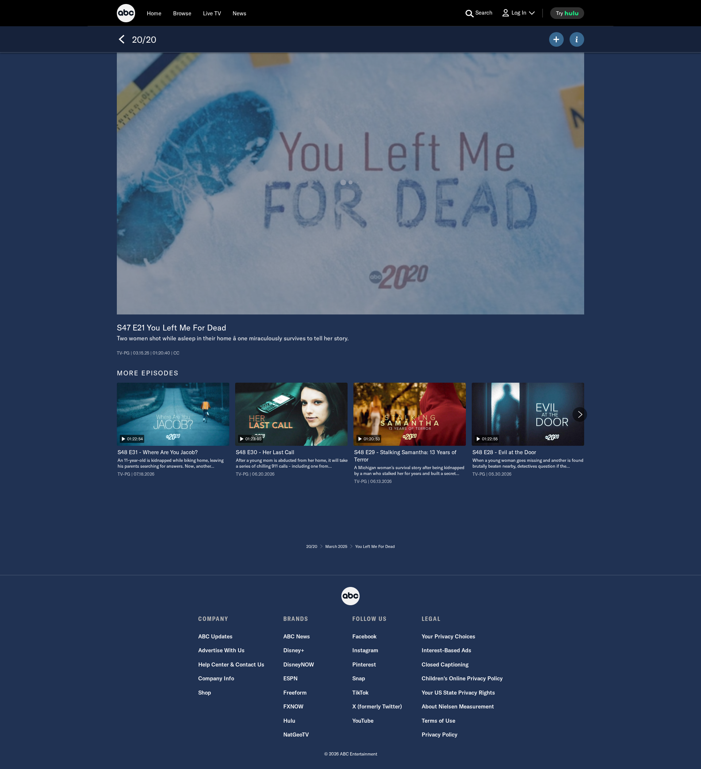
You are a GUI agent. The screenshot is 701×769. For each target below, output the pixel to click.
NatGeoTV (296, 734)
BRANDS (296, 618)
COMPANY (213, 618)
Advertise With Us (221, 650)
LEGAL (431, 618)
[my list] (556, 39)
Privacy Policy (439, 734)
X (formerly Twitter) (377, 706)
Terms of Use (438, 720)
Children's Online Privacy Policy (462, 678)
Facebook (364, 636)
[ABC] (126, 14)
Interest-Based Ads (446, 650)
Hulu (289, 720)
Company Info (216, 678)
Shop (204, 692)
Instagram (365, 650)
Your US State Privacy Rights (458, 692)
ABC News (296, 636)
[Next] (579, 414)
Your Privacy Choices (448, 636)
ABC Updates (215, 636)
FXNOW (293, 706)
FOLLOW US (369, 618)
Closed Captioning (445, 664)
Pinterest (364, 664)
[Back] (121, 39)
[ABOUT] (577, 39)
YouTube (363, 720)
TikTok (360, 692)
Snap (358, 678)
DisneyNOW (298, 664)
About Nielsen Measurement (458, 706)
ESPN (290, 678)
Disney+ (293, 650)
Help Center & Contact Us (231, 664)
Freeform (295, 692)
